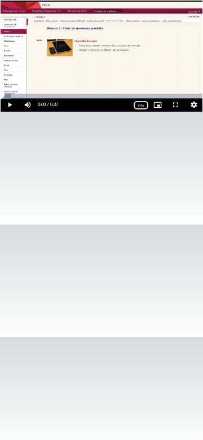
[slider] (101, 96)
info (141, 105)
